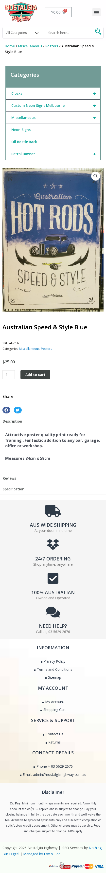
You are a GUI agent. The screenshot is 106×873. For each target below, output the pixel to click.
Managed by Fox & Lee (41, 854)
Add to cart (35, 374)
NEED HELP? (53, 626)
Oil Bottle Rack (24, 141)
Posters (51, 46)
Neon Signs (21, 129)
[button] (96, 12)
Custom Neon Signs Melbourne (53, 105)
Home (10, 46)
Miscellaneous (30, 46)
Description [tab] (12, 421)
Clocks (53, 93)
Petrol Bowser (53, 153)
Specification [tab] (13, 489)
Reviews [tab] (9, 478)
